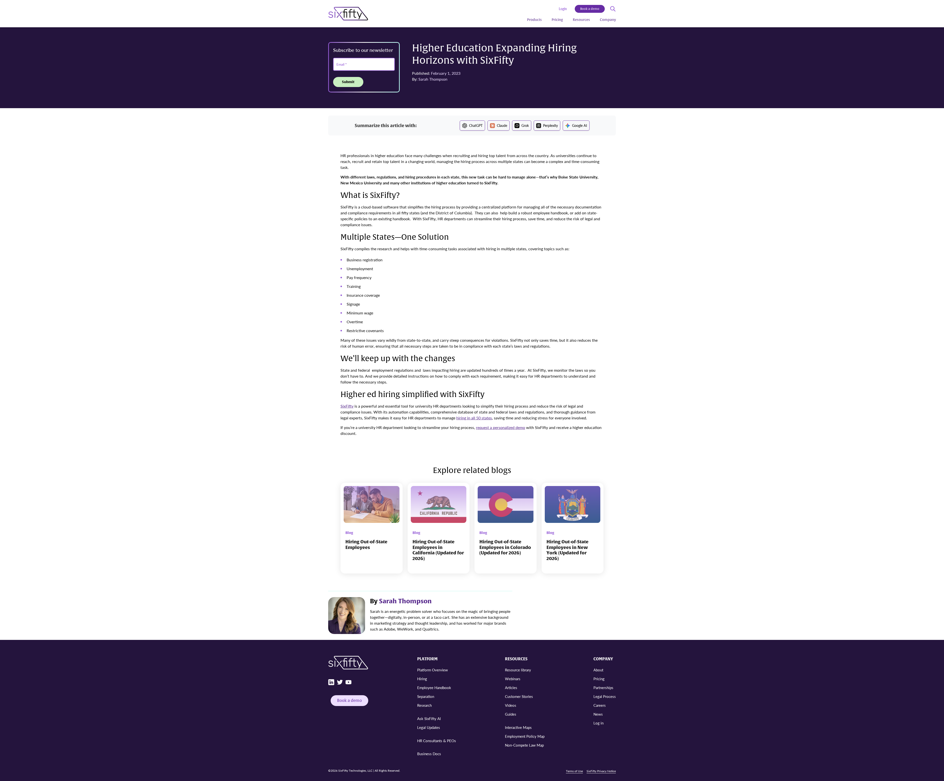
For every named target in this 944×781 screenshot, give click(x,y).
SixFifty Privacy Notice (601, 771)
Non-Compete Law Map (524, 745)
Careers (599, 705)
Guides (510, 714)
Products (534, 20)
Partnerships (603, 687)
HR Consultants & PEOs (436, 740)
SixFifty (347, 406)
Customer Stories (519, 696)
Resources (581, 20)
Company (608, 20)
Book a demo (589, 9)
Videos (510, 705)
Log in (598, 722)
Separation (425, 696)
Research (424, 705)
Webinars (512, 678)
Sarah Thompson (432, 79)
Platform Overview (432, 669)
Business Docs (429, 753)
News (598, 714)
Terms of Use (574, 771)
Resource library (518, 669)
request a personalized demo (500, 427)
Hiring (422, 678)
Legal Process (604, 696)
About (598, 669)
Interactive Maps (518, 727)
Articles (511, 687)
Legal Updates (428, 727)
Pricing (557, 20)
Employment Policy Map (525, 736)
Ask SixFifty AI (429, 718)
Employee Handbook (434, 687)
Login (563, 8)
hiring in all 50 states (474, 418)
